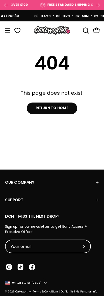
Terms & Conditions (46, 291)
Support (14, 200)
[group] (52, 5)
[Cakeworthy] (52, 30)
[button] (85, 30)
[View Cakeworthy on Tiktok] (20, 267)
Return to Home (52, 108)
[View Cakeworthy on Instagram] (9, 267)
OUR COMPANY (19, 182)
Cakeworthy (23, 291)
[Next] (98, 5)
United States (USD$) (26, 283)
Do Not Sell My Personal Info (79, 291)
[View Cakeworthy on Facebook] (32, 267)
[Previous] (6, 5)
